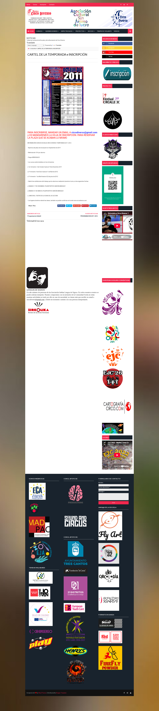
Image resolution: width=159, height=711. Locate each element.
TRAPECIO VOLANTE (104, 31)
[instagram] (127, 4)
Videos (116, 31)
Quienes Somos (51, 31)
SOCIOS (90, 31)
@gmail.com (39, 300)
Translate (58, 45)
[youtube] (124, 4)
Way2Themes (42, 693)
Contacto (51, 4)
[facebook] (121, 4)
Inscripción (43, 4)
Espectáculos (66, 31)
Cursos (35, 4)
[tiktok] (130, 4)
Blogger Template (61, 693)
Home (28, 4)
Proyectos (80, 31)
